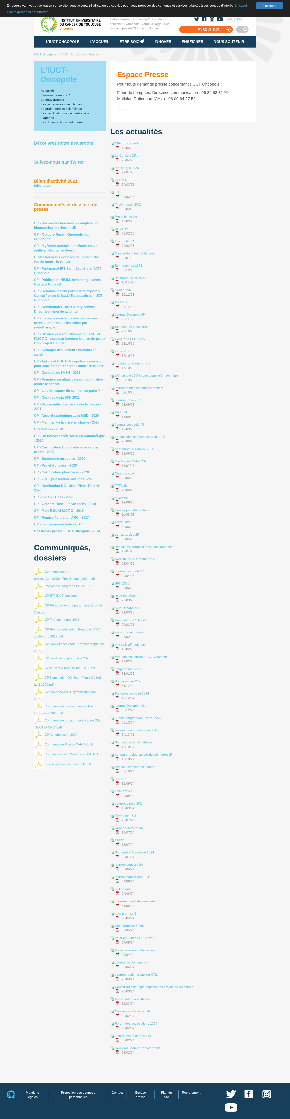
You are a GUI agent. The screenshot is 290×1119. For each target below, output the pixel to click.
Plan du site (166, 1095)
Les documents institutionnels (62, 122)
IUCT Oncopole (45, 54)
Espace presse (140, 1095)
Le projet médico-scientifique (61, 108)
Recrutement (191, 1092)
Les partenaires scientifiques (61, 104)
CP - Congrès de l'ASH (52, 372)
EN (239, 19)
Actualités (48, 90)
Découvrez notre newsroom (63, 143)
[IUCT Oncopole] (71, 24)
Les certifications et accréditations (65, 113)
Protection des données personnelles (78, 1095)
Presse (94, 54)
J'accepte (269, 5)
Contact (117, 1092)
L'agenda (47, 118)
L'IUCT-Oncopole (72, 54)
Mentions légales (32, 1095)
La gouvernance (52, 99)
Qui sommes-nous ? (55, 95)
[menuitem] (62, 42)
